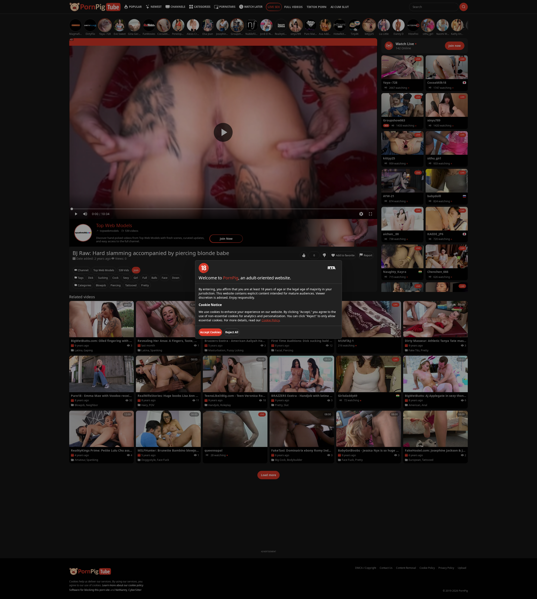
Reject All (231, 332)
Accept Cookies (210, 332)
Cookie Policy (270, 320)
